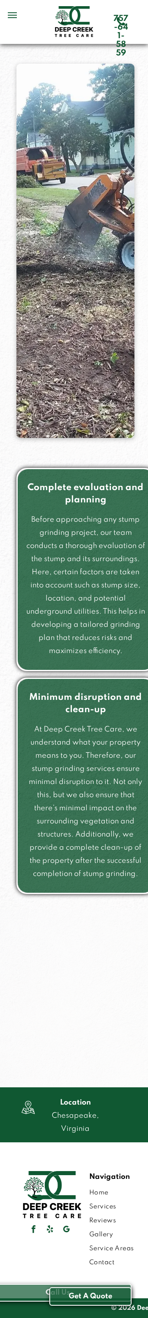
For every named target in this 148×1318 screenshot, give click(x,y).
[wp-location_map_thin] (28, 1115)
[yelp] (50, 1230)
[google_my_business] (67, 1230)
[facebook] (34, 1230)
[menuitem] (117, 1193)
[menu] (12, 15)
